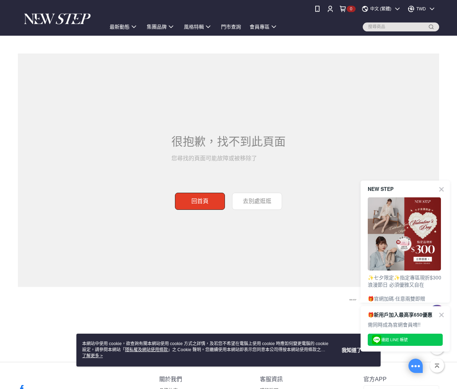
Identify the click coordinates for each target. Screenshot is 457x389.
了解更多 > (92, 355)
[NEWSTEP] (57, 18)
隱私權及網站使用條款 (146, 349)
